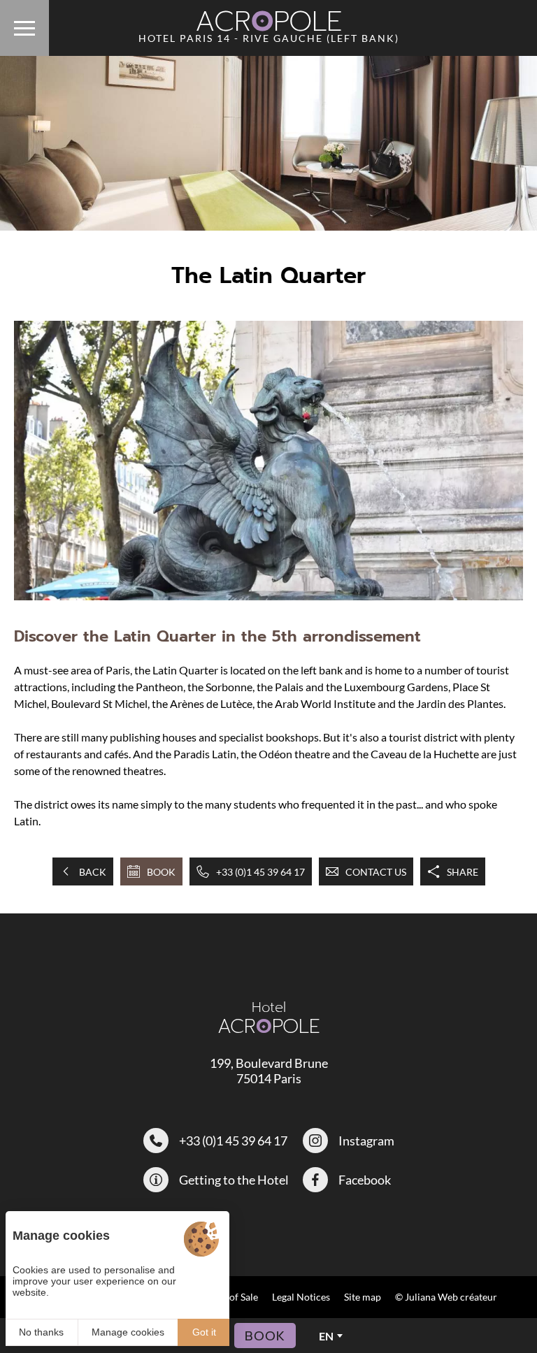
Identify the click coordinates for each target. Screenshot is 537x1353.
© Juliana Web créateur (446, 1297)
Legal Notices (301, 1297)
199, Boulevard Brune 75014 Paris (269, 1070)
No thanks (41, 1332)
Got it (204, 1332)
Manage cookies (128, 1332)
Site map (362, 1297)
